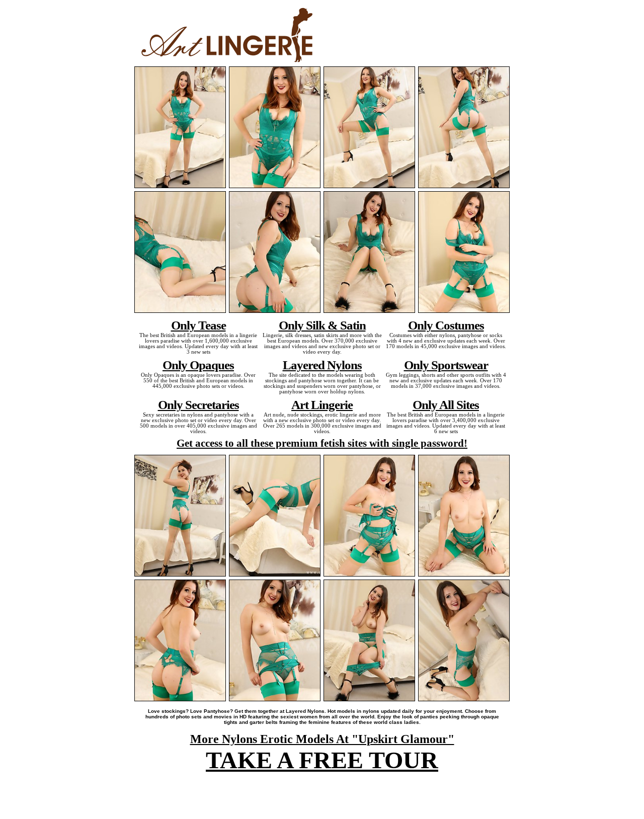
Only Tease (198, 325)
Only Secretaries (198, 404)
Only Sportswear (446, 365)
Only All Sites (446, 404)
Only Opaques (198, 365)
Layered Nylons (322, 365)
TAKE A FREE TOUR (322, 760)
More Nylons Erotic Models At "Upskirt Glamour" (322, 739)
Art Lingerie (322, 404)
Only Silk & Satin (322, 325)
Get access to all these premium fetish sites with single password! (322, 443)
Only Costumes (446, 325)
